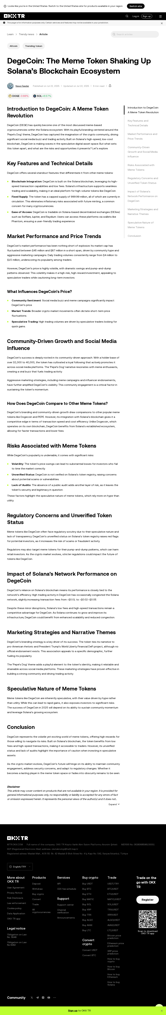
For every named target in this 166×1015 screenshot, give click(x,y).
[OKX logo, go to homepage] (14, 16)
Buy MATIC (88, 899)
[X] (31, 997)
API (58, 883)
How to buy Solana (113, 983)
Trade (35, 904)
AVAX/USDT (113, 925)
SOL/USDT (113, 904)
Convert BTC (89, 955)
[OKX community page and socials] (54, 997)
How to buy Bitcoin (113, 967)
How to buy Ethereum (113, 975)
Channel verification (63, 911)
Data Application (16, 913)
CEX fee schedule (66, 889)
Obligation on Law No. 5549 (17, 935)
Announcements (66, 917)
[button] (127, 16)
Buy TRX (86, 914)
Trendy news (26, 34)
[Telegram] (37, 997)
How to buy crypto (113, 960)
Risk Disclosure (15, 898)
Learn (10, 34)
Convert (36, 899)
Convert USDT (90, 950)
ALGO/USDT (113, 920)
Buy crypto (38, 894)
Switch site (136, 6)
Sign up (147, 16)
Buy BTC (86, 889)
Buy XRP (86, 909)
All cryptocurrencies (41, 910)
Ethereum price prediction (115, 944)
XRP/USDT (112, 914)
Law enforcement (16, 903)
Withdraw (37, 889)
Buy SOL (86, 904)
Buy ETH (86, 894)
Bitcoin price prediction (114, 936)
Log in (136, 16)
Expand (113, 804)
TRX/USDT (113, 909)
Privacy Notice (14, 892)
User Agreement (15, 887)
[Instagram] (43, 997)
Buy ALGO (87, 920)
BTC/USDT (113, 889)
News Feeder (22, 86)
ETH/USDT (113, 894)
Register (148, 899)
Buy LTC (86, 930)
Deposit (36, 883)
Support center (65, 904)
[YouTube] (48, 997)
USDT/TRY (113, 883)
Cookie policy (14, 908)
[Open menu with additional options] (160, 16)
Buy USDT (87, 883)
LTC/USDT (112, 930)
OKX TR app (13, 918)
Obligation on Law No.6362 (17, 943)
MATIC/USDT (114, 899)
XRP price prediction (113, 952)
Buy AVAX (87, 925)
